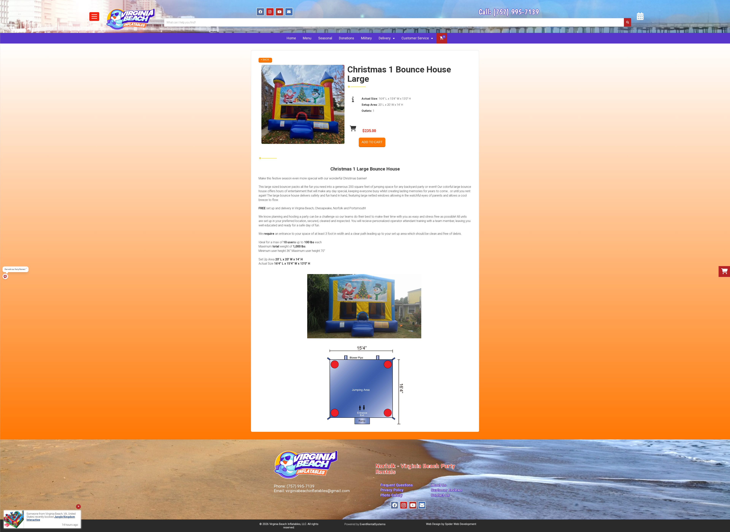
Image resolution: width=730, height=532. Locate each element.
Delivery (385, 38)
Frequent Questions (396, 485)
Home (291, 38)
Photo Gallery (391, 495)
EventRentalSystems (373, 524)
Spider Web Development (460, 524)
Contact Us (440, 495)
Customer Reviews (446, 490)
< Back (265, 59)
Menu (307, 38)
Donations (346, 38)
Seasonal (325, 38)
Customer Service (416, 38)
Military (366, 38)
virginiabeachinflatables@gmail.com (318, 490)
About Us (438, 485)
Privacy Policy (391, 490)
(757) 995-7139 (516, 11)
